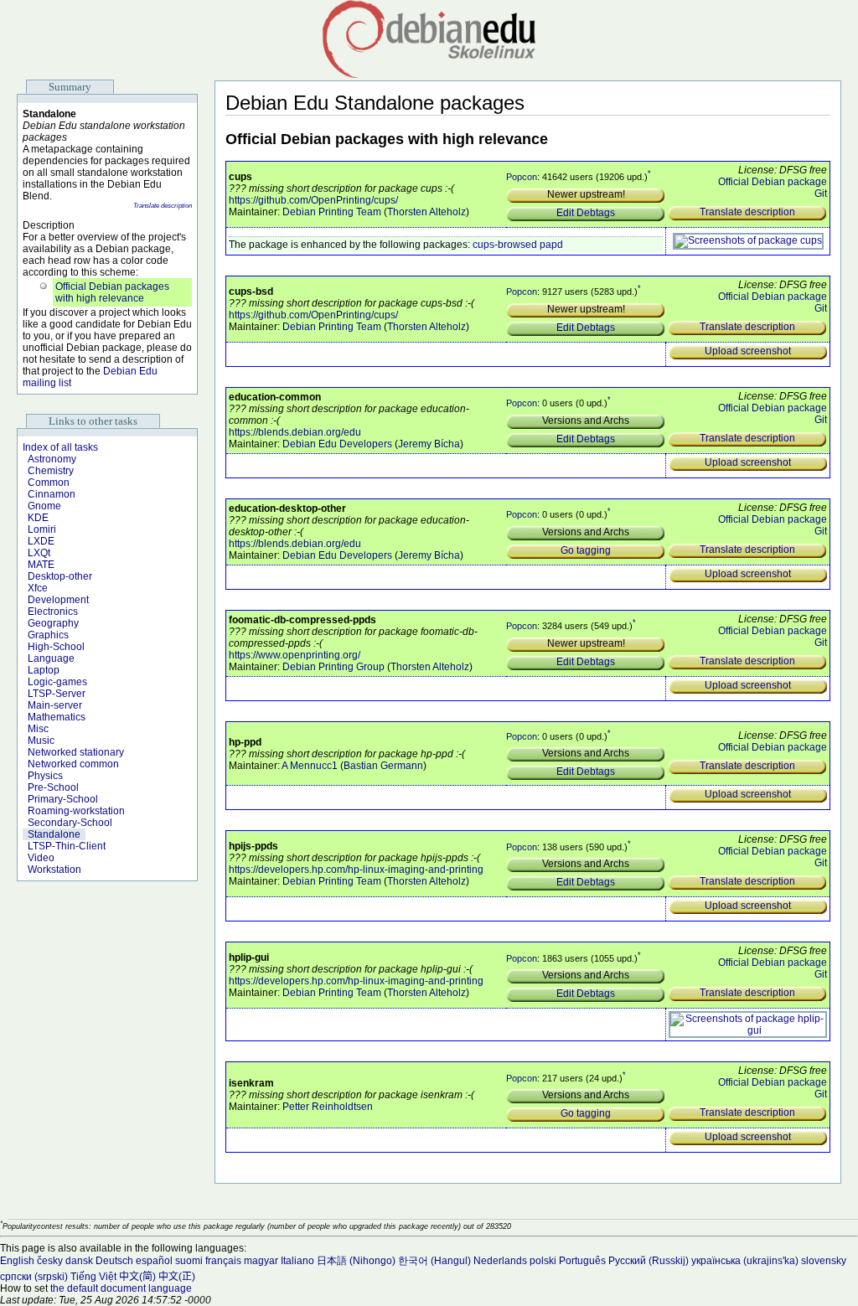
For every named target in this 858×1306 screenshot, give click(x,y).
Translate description (162, 205)
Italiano (297, 1261)
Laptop (43, 670)
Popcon (521, 177)
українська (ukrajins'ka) (745, 1261)
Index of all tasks (60, 447)
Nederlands (500, 1261)
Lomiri (42, 529)
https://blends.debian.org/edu (295, 432)
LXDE (41, 541)
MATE (41, 564)
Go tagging (586, 550)
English (17, 1261)
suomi (189, 1261)
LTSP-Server (56, 693)
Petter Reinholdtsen (327, 1106)
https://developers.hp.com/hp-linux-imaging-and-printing (356, 869)
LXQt (39, 553)
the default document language (121, 1288)
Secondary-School (70, 823)
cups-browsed (505, 244)
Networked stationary (76, 752)
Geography (53, 623)
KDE (38, 518)
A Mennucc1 (310, 766)
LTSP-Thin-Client (67, 846)
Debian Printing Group (333, 667)
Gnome (44, 506)
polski (543, 1261)
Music (41, 740)
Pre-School (53, 787)
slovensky (823, 1261)
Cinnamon (51, 494)
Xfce (38, 588)
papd (551, 244)
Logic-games (57, 682)
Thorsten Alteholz (426, 212)
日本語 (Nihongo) (356, 1261)
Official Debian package (772, 182)
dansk (79, 1261)
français (223, 1261)
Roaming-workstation (76, 811)
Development (58, 600)
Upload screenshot (748, 351)
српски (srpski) (34, 1277)
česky (50, 1261)
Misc (38, 729)
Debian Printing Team (331, 212)
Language (51, 658)
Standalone (54, 834)
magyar (261, 1261)
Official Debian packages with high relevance (112, 292)
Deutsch (114, 1261)
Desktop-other (60, 576)
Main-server (55, 705)
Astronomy (52, 459)
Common (49, 482)
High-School (56, 647)
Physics (45, 776)
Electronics (53, 611)
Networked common (73, 764)
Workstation (54, 869)
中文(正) (176, 1277)
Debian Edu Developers (337, 444)
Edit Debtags (585, 213)
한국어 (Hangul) (434, 1261)
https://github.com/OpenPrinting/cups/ (313, 200)
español (154, 1261)
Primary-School (63, 799)
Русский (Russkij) (648, 1261)
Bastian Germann (383, 766)
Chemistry (51, 471)
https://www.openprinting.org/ (294, 655)
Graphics (48, 635)
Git (820, 193)
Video (41, 858)
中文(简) (137, 1277)
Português (582, 1261)
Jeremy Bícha (429, 444)
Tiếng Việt (93, 1277)
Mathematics (56, 717)
